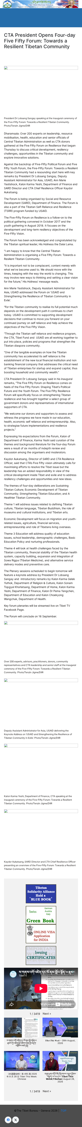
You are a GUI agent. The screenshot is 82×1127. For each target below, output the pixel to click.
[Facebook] (8, 1120)
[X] (15, 1120)
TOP (64, 1110)
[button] (47, 1014)
